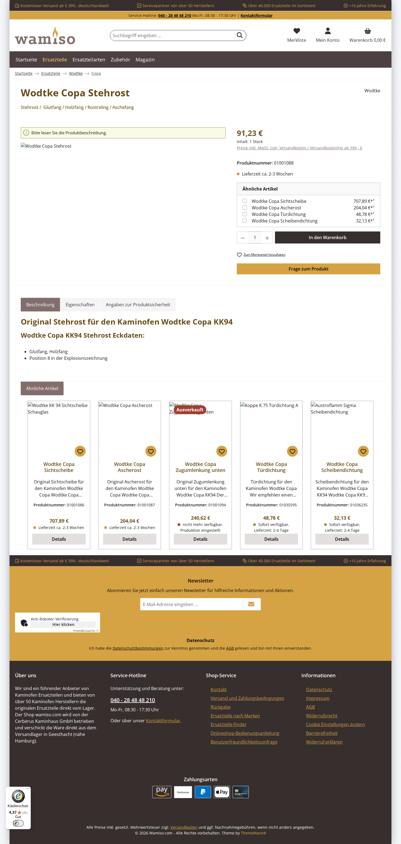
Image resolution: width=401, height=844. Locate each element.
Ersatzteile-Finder (229, 724)
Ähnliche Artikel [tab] (42, 388)
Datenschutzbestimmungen (138, 648)
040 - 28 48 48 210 (174, 15)
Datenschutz (319, 690)
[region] (123, 193)
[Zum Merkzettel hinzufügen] (80, 451)
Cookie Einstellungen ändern (335, 724)
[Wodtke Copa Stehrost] (123, 201)
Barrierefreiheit (322, 733)
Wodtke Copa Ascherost (276, 208)
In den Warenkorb (327, 237)
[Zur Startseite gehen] (45, 35)
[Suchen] (240, 35)
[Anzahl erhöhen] (267, 237)
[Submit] (251, 604)
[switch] (18, 823)
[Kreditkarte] (241, 792)
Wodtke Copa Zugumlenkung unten (200, 467)
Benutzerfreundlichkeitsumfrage (244, 742)
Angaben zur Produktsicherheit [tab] (138, 305)
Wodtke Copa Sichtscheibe (279, 201)
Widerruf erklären (324, 742)
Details (59, 539)
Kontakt (219, 690)
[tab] (40, 304)
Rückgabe (221, 707)
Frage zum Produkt (308, 269)
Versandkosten (183, 827)
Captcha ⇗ (85, 630)
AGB (230, 648)
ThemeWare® (253, 833)
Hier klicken (63, 624)
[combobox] (172, 35)
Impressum (318, 698)
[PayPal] (203, 792)
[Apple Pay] (222, 792)
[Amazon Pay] (162, 792)
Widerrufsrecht (321, 716)
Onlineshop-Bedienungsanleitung (245, 733)
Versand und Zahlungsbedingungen (247, 698)
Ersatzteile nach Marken (235, 716)
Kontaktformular (257, 15)
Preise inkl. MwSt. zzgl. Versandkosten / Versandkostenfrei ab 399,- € (299, 147)
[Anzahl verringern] (242, 237)
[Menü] (27, 790)
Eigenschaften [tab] (80, 305)
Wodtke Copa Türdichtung (279, 214)
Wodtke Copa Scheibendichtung (285, 221)
